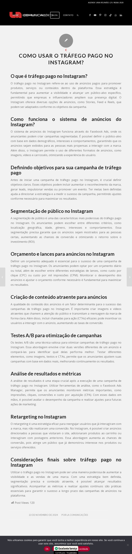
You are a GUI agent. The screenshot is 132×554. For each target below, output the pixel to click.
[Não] (127, 545)
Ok (47, 548)
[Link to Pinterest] (100, 15)
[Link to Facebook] (89, 15)
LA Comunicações (77, 515)
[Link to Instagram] (105, 15)
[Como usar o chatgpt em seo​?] (2, 277)
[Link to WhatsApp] (115, 15)
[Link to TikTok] (110, 15)
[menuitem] (15, 15)
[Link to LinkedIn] (120, 15)
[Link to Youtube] (95, 15)
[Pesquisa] (77, 15)
